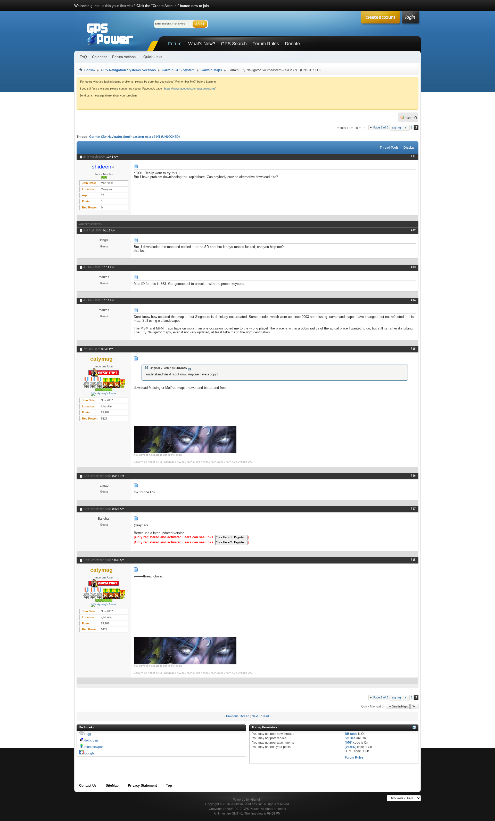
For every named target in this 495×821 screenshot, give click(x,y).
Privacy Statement (142, 785)
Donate (292, 43)
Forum (175, 43)
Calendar (99, 57)
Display (409, 147)
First (398, 128)
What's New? (201, 43)
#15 (413, 348)
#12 (413, 230)
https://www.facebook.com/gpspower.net (189, 88)
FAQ (83, 57)
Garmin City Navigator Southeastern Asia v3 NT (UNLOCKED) (134, 137)
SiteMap (112, 785)
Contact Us (87, 785)
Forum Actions (124, 57)
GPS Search (234, 43)
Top (414, 706)
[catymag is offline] (103, 394)
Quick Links (152, 57)
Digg (87, 734)
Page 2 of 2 (381, 127)
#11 (413, 156)
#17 (413, 508)
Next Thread (260, 716)
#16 (413, 475)
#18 (413, 559)
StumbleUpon (94, 747)
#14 (413, 300)
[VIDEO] (350, 747)
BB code (351, 734)
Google (89, 753)
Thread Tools (389, 147)
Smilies (350, 738)
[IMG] (348, 742)
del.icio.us (91, 740)
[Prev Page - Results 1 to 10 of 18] (406, 128)
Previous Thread (237, 716)
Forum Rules (265, 43)
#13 (413, 267)
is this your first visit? (118, 6)
